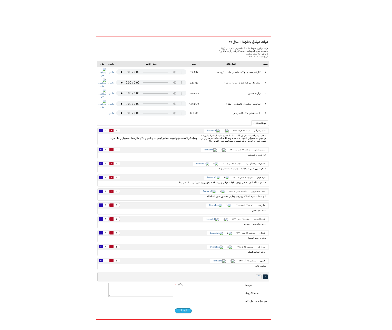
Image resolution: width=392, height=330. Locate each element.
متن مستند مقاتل (283, 64)
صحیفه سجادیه (282, 121)
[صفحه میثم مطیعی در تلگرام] (191, 324)
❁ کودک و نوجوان (284, 189)
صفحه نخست (281, 55)
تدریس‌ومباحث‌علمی (285, 130)
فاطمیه (278, 157)
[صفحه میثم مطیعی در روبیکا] (168, 324)
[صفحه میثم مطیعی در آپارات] (163, 324)
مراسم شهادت (281, 171)
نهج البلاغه (280, 126)
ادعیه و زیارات (282, 117)
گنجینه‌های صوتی (284, 135)
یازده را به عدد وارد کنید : (255, 301)
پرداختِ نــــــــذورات (284, 91)
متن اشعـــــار (280, 59)
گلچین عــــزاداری (283, 180)
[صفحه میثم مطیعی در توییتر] (197, 324)
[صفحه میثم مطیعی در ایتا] (185, 324)
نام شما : (248, 285)
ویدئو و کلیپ (281, 73)
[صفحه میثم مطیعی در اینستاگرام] (203, 324)
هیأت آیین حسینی (284, 86)
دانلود (111, 72)
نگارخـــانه (279, 68)
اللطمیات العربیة (283, 139)
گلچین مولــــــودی (283, 175)
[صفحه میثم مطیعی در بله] (174, 324)
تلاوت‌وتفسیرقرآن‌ (283, 112)
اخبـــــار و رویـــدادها (284, 77)
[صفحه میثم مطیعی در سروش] (180, 324)
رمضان (277, 162)
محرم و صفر (280, 153)
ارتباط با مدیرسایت (284, 95)
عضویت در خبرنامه (284, 204)
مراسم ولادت (281, 166)
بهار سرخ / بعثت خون (286, 148)
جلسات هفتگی (282, 144)
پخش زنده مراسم (283, 82)
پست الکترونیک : (251, 293)
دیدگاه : (179, 284)
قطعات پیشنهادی (283, 184)
